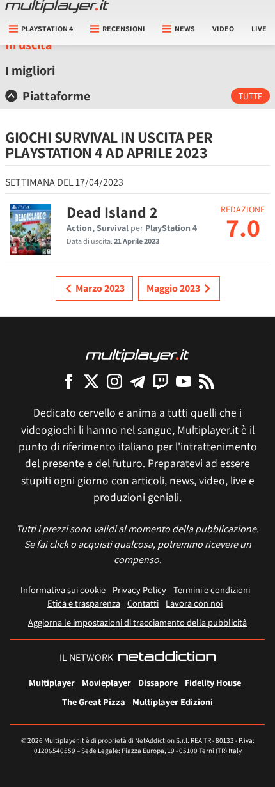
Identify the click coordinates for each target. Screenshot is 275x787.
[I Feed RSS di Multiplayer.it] (206, 381)
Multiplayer (52, 682)
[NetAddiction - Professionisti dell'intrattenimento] (167, 657)
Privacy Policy (139, 590)
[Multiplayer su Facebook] (68, 381)
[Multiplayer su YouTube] (183, 381)
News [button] (185, 28)
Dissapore (158, 682)
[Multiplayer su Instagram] (114, 381)
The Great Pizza (93, 702)
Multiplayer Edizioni (172, 702)
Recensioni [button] (123, 28)
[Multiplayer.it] (57, 6)
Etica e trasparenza (83, 603)
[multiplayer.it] (137, 355)
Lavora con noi (194, 603)
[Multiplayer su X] (91, 381)
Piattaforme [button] (56, 96)
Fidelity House (213, 682)
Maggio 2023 (173, 288)
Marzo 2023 (100, 288)
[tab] (137, 96)
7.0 (243, 227)
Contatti (143, 603)
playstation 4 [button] (47, 28)
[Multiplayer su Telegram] (137, 381)
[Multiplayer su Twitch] (160, 381)
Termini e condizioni (211, 590)
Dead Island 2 (112, 212)
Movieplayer (106, 682)
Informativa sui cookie (63, 590)
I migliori (30, 70)
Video (223, 28)
